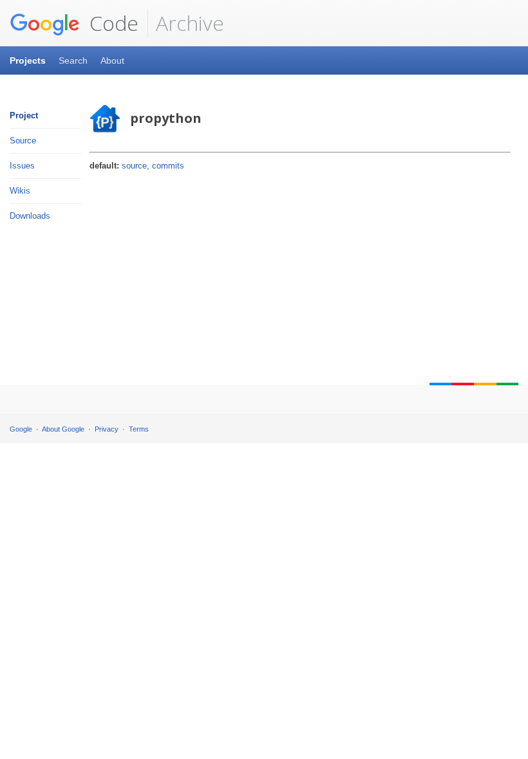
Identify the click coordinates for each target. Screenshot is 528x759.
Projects (28, 60)
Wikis (20, 191)
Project (24, 115)
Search (73, 60)
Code (111, 23)
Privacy (106, 429)
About (112, 60)
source (134, 165)
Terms (139, 429)
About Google (63, 429)
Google (21, 429)
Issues (22, 165)
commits (168, 165)
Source (23, 140)
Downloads (30, 216)
